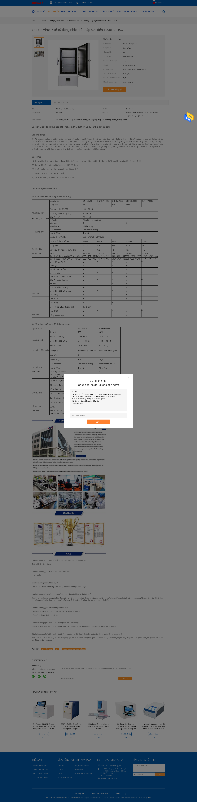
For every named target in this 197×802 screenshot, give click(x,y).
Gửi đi (98, 422)
